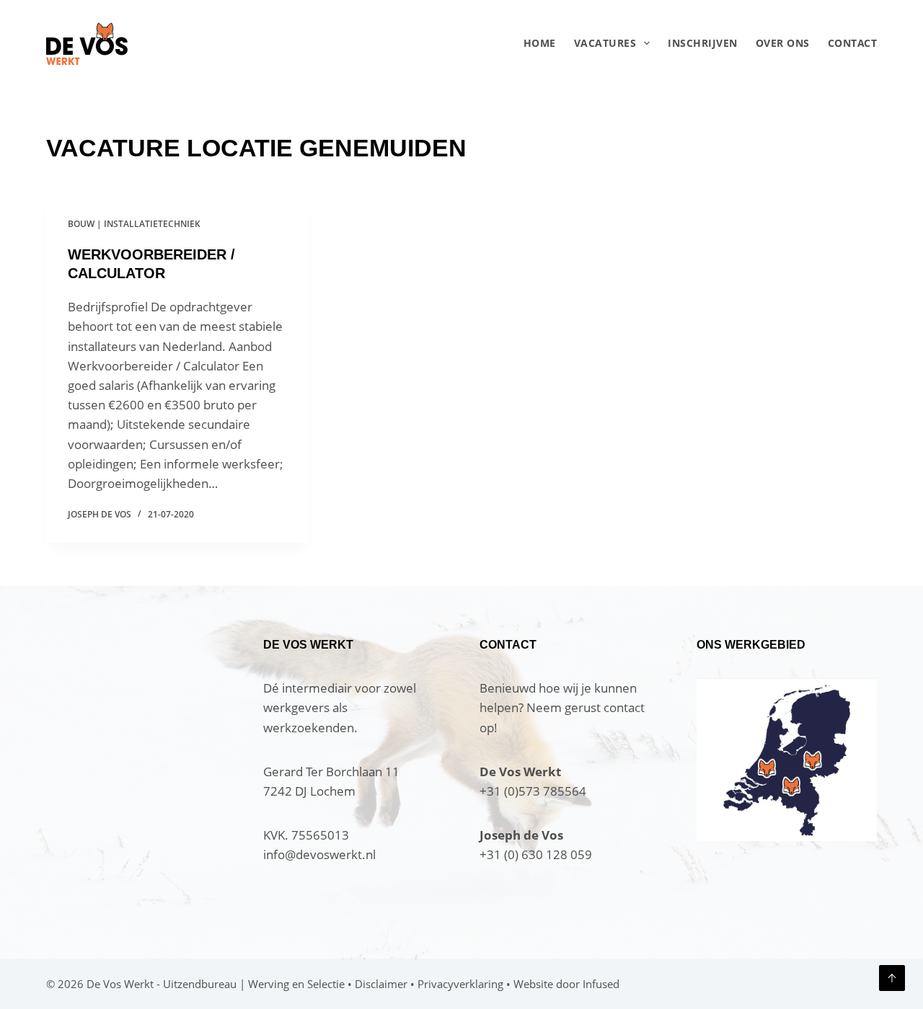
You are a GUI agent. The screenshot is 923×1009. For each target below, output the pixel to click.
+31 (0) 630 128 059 (536, 854)
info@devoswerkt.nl (319, 854)
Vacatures (605, 43)
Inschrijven (703, 43)
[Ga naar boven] (892, 978)
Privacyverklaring (460, 984)
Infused (601, 984)
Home (540, 43)
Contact (852, 43)
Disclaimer (381, 984)
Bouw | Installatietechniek (134, 224)
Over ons (783, 43)
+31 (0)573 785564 (533, 791)
